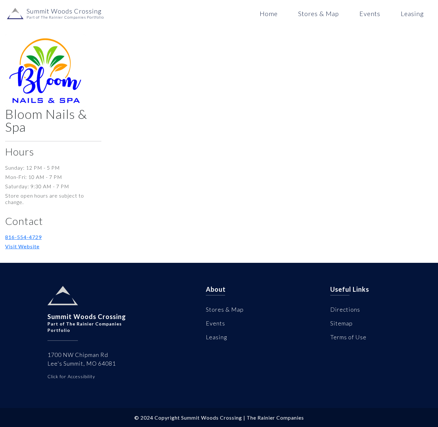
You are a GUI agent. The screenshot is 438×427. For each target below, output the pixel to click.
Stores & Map (318, 13)
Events (369, 13)
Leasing (412, 13)
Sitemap (341, 323)
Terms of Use (348, 337)
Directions (345, 309)
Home (269, 13)
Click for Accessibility (71, 376)
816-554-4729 (23, 237)
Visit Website (22, 246)
